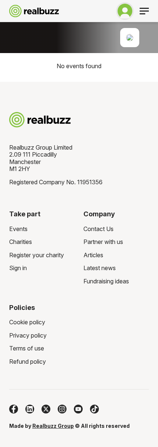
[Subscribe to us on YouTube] (78, 409)
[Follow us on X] (46, 409)
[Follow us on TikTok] (94, 409)
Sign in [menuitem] (18, 268)
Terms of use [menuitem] (26, 348)
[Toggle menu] (144, 11)
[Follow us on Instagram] (62, 409)
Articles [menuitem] (93, 255)
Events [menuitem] (18, 229)
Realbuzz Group (53, 426)
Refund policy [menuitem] (27, 361)
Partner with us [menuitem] (103, 241)
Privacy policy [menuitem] (28, 335)
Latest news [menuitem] (99, 268)
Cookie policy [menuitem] (27, 322)
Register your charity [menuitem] (36, 255)
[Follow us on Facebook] (13, 409)
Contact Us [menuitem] (98, 229)
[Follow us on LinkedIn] (29, 409)
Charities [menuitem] (20, 241)
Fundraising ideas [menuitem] (106, 281)
